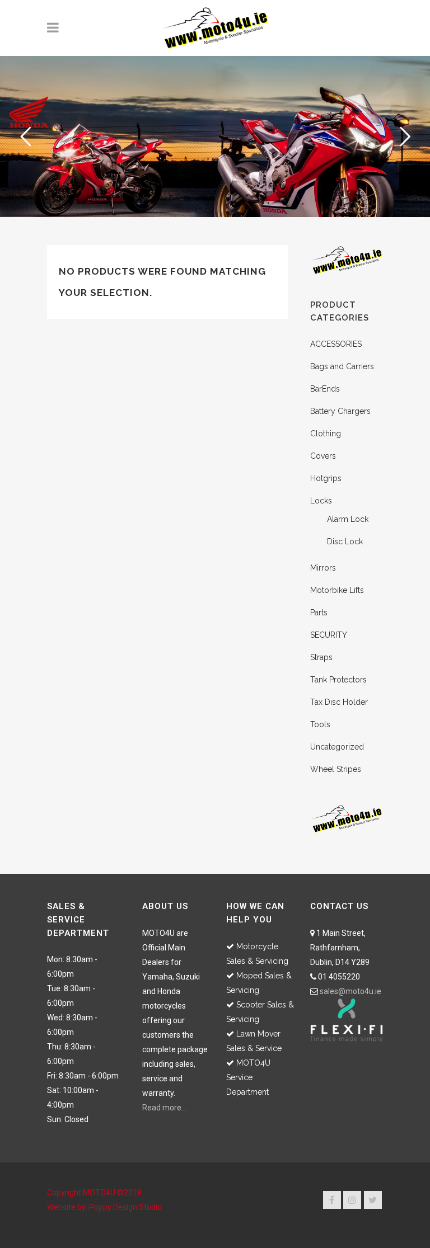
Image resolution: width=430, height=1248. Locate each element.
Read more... (164, 1107)
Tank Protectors (338, 679)
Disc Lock (345, 541)
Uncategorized (337, 746)
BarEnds (325, 388)
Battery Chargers (340, 411)
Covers (323, 455)
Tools (320, 724)
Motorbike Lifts (337, 590)
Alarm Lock (347, 519)
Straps (321, 657)
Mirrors (323, 567)
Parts (319, 612)
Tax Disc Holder (339, 702)
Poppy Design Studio (125, 1207)
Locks (321, 500)
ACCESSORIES (336, 344)
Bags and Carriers (342, 366)
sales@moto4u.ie (350, 991)
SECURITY (328, 634)
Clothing (325, 433)
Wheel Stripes (335, 769)
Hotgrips (326, 478)
